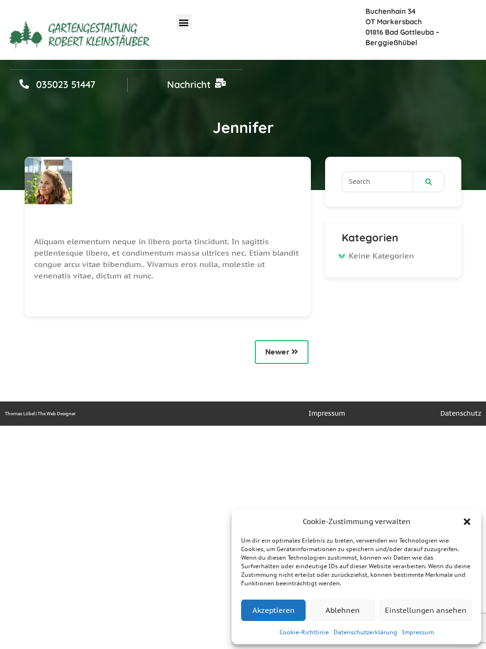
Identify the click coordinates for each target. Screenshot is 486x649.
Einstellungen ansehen (426, 610)
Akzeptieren (273, 610)
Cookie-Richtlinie (304, 632)
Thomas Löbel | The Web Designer (40, 413)
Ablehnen (343, 610)
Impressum (418, 632)
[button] (467, 521)
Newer (278, 351)
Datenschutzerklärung (365, 632)
